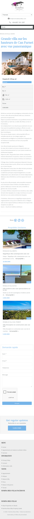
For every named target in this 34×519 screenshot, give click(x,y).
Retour (4, 82)
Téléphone (5, 368)
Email (4, 361)
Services (5, 453)
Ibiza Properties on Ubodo (10, 505)
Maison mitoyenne (8, 485)
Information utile (7, 466)
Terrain (5, 488)
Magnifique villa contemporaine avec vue (16, 254)
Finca (4, 482)
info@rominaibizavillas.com (18, 18)
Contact (5, 463)
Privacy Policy (6, 460)
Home (4, 447)
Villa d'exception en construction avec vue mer (16, 325)
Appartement (6, 473)
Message (5, 375)
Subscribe (17, 428)
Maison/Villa (6, 479)
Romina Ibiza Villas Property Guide (12, 508)
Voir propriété (19, 258)
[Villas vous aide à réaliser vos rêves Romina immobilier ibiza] (17, 6)
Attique (5, 476)
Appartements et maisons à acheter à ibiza (14, 450)
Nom (4, 354)
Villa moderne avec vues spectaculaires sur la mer (16, 289)
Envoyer (17, 403)
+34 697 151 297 (18, 22)
